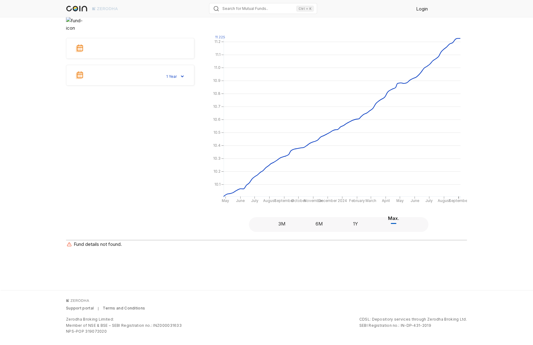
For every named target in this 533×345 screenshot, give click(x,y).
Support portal (80, 308)
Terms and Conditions (124, 308)
